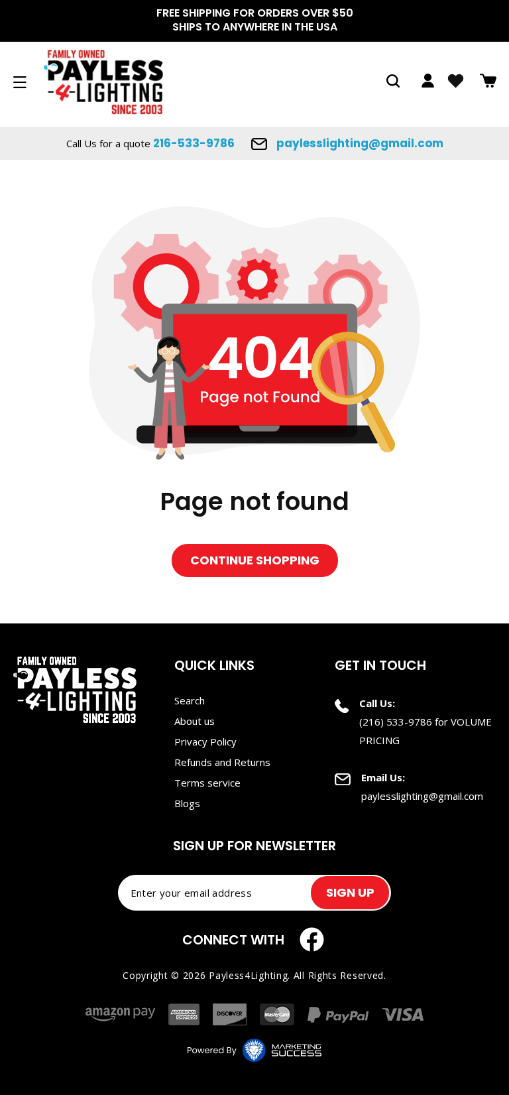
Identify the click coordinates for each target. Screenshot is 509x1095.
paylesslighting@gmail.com (358, 143)
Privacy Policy (205, 741)
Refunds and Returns (222, 762)
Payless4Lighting (248, 975)
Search (189, 700)
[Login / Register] (428, 81)
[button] (393, 81)
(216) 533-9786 (395, 721)
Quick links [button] (214, 665)
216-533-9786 (194, 143)
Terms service (207, 782)
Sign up (350, 892)
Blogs (187, 803)
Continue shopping (254, 560)
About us (194, 721)
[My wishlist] (455, 81)
